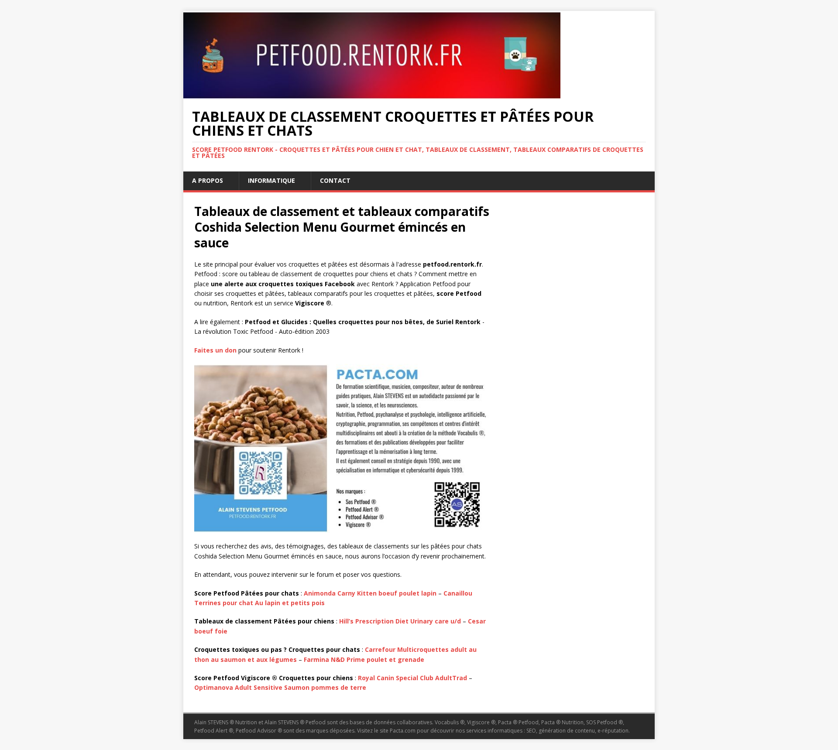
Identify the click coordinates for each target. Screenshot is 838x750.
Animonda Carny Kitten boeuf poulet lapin (370, 593)
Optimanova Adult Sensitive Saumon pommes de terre (280, 687)
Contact (335, 180)
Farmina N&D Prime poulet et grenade (364, 659)
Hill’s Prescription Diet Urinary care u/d (400, 621)
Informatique (271, 180)
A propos (207, 180)
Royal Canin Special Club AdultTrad (412, 678)
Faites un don (215, 350)
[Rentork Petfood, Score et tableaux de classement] (371, 93)
